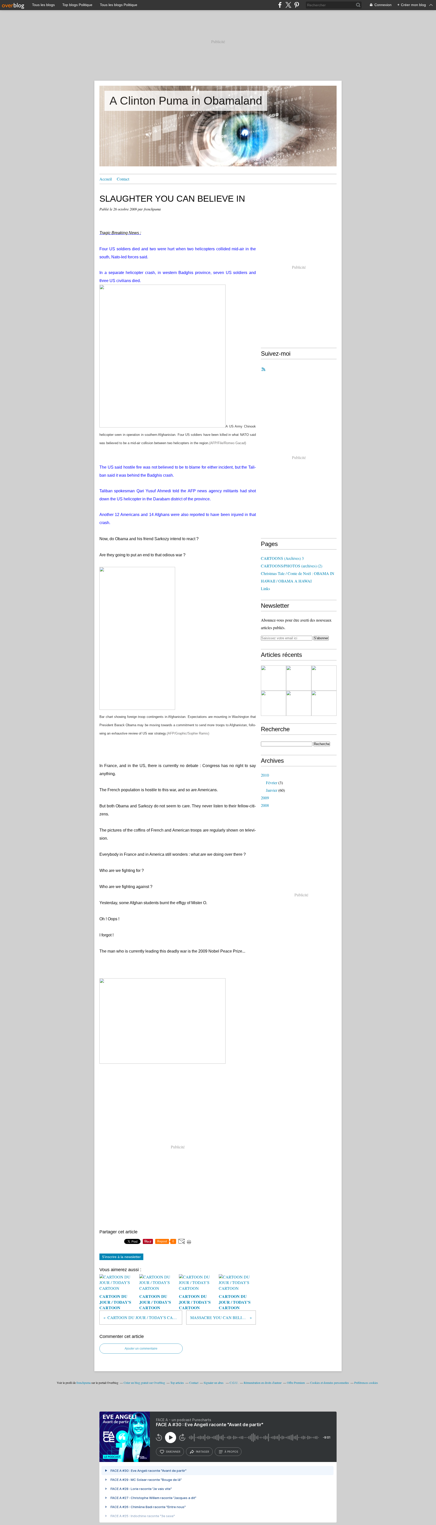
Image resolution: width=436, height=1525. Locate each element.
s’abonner (173, 1451)
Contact (123, 178)
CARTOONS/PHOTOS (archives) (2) (291, 565)
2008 (265, 805)
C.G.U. (234, 1383)
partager (202, 1451)
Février (271, 782)
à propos (231, 1451)
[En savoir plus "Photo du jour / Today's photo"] (298, 703)
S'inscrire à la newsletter (121, 1257)
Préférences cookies (366, 1383)
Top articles (177, 1383)
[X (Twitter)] (288, 5)
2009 (265, 797)
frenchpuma (83, 1383)
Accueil (105, 178)
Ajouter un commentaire (141, 1348)
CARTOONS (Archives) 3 (282, 558)
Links (265, 588)
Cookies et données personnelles (329, 1383)
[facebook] (280, 5)
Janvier (271, 790)
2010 (265, 775)
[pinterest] (296, 5)
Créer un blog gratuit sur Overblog (144, 1383)
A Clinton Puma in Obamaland (186, 100)
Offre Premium (296, 1383)
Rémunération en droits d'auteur (263, 1383)
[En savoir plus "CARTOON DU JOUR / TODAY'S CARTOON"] (273, 678)
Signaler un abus (214, 1383)
